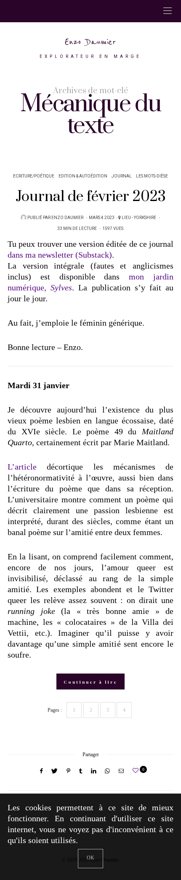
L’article (22, 466)
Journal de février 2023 (91, 197)
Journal (122, 176)
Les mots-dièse (152, 176)
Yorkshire (145, 218)
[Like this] (137, 771)
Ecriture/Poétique (33, 176)
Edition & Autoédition (83, 176)
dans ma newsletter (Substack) (60, 254)
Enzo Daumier (90, 42)
